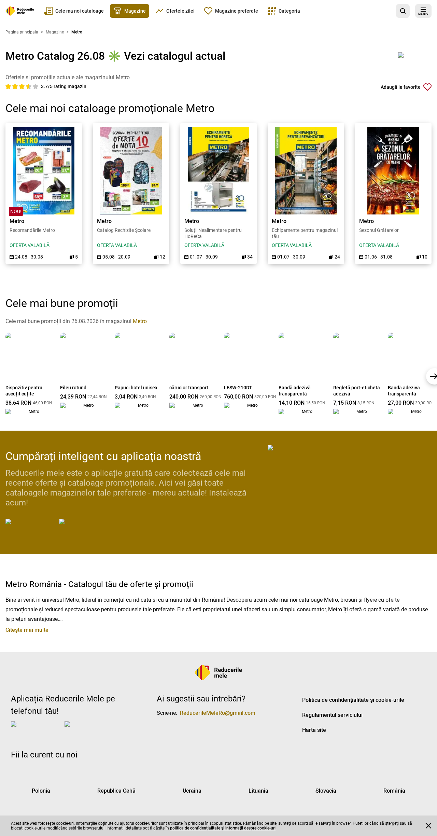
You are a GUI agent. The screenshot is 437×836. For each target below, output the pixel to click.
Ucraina (192, 791)
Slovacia (325, 791)
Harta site (314, 730)
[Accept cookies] (428, 826)
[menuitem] (74, 11)
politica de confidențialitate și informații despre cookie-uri (223, 828)
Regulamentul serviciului (332, 715)
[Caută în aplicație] (403, 11)
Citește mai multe (26, 630)
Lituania (258, 791)
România (394, 791)
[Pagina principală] (19, 11)
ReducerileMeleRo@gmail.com (217, 713)
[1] (8, 86)
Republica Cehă (116, 791)
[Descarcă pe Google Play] (86, 527)
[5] (35, 86)
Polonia (41, 791)
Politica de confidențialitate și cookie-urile (353, 700)
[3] (22, 86)
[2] (15, 86)
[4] (29, 86)
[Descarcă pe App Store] (30, 527)
